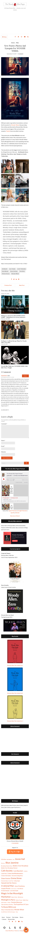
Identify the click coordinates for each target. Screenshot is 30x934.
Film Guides (15, 917)
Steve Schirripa (13, 271)
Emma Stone (16, 878)
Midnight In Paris (8, 900)
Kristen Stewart (5, 890)
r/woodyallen (15, 843)
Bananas (3, 863)
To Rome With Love (8, 907)
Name (3, 440)
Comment (4, 424)
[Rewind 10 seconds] (8, 480)
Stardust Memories (16, 902)
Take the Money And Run (7, 904)
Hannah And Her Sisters (9, 883)
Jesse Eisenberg (19, 886)
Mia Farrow (20, 897)
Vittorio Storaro (6, 273)
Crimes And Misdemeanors (15, 873)
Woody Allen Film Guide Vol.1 (15, 665)
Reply (25, 375)
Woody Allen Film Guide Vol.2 (15, 693)
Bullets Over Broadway (20, 866)
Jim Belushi (4, 269)
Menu (5, 37)
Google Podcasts (22, 510)
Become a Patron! (15, 516)
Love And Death (14, 890)
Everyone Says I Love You (7, 880)
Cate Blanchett (18, 871)
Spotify (13, 512)
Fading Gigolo (17, 880)
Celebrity (25, 871)
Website (3, 452)
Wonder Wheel (15, 125)
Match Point (14, 897)
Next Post (22, 285)
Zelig (17, 911)
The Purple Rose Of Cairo (21, 904)
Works (21, 917)
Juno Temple (12, 269)
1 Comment (20, 53)
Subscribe (19, 482)
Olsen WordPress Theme (11, 930)
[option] (15, 494)
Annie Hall (20, 859)
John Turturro (14, 888)
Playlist (8, 131)
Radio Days (25, 900)
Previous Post (8, 285)
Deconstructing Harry (17, 875)
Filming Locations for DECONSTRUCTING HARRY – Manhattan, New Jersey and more (13, 316)
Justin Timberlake (21, 269)
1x (10, 479)
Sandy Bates (4, 375)
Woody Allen (11, 919)
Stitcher (17, 512)
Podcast (8, 917)
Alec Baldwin (9, 859)
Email (3, 446)
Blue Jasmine (12, 862)
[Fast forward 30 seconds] (15, 480)
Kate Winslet (5, 271)
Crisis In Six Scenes (6, 875)
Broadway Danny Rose (6, 866)
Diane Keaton (5, 878)
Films (17, 42)
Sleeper (9, 902)
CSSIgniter (22, 930)
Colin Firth (4, 873)
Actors (13, 42)
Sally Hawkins (4, 902)
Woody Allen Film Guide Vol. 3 (15, 721)
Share (26, 482)
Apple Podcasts (13, 510)
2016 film (3, 859)
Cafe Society (7, 870)
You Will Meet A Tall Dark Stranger (8, 912)
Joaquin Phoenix (5, 888)
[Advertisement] (15, 23)
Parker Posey (19, 900)
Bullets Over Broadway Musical (9, 868)
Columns (4, 919)
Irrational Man (7, 886)
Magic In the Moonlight (12, 893)
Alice (14, 859)
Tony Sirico (22, 271)
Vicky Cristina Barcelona (7, 909)
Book (3, 917)
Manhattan (6, 897)
